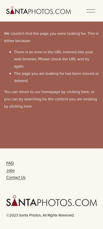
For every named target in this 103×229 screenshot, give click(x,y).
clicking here (77, 91)
